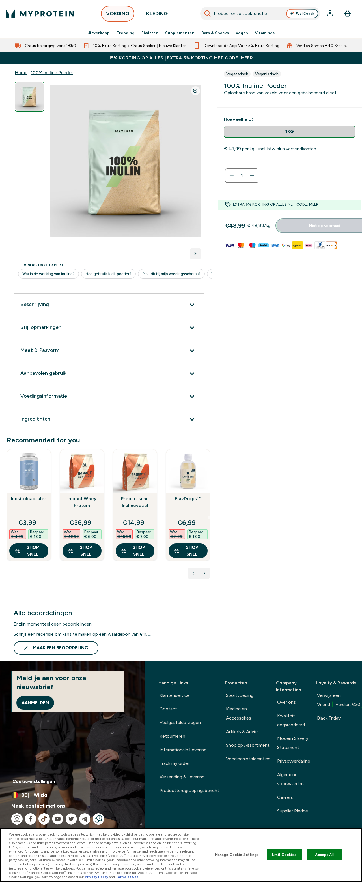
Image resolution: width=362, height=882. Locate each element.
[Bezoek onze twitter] (71, 819)
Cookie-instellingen (33, 781)
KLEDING (157, 13)
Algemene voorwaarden (290, 779)
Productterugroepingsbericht (189, 790)
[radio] (289, 132)
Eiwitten (149, 33)
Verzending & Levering (182, 776)
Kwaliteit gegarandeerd (291, 720)
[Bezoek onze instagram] (17, 819)
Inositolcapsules (29, 498)
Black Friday (329, 718)
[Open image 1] (29, 97)
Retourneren (172, 736)
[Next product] (204, 573)
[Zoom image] (195, 90)
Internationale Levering (183, 749)
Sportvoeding (239, 695)
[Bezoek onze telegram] (84, 819)
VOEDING (117, 13)
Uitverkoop (98, 33)
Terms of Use (127, 877)
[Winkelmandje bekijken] (347, 13)
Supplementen (180, 33)
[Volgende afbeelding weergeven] (195, 253)
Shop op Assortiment (248, 745)
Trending (126, 33)
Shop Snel (33, 550)
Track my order (174, 763)
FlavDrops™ (188, 498)
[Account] (330, 14)
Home (21, 72)
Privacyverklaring (293, 761)
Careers (285, 797)
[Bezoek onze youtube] (57, 819)
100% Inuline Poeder (52, 72)
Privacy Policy (96, 877)
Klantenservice (174, 695)
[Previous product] (193, 573)
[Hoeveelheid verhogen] (252, 176)
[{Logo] (40, 13)
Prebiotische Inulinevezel (135, 502)
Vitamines (265, 33)
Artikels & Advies (243, 731)
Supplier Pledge (292, 810)
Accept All (324, 854)
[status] (242, 176)
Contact (168, 709)
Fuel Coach (305, 14)
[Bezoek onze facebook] (30, 819)
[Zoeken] (208, 13)
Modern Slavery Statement (292, 743)
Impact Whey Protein (81, 502)
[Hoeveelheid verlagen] (231, 176)
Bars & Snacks (215, 33)
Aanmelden (35, 702)
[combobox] (260, 13)
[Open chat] (98, 819)
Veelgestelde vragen (180, 722)
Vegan (242, 33)
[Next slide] (209, 517)
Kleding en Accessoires (238, 713)
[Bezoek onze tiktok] (44, 819)
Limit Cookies (284, 854)
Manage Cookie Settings (237, 854)
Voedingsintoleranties (248, 758)
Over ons (286, 702)
